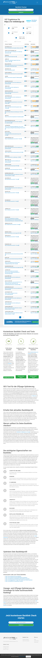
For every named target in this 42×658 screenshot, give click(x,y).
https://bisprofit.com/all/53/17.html (11, 192)
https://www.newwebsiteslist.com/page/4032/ (13, 267)
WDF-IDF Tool (5, 649)
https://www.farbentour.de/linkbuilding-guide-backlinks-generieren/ (17, 578)
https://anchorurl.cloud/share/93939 (11, 165)
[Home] (10, 2)
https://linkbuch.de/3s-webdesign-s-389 (12, 157)
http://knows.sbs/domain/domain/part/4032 (13, 258)
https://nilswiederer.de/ (9, 70)
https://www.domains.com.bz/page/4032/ (12, 233)
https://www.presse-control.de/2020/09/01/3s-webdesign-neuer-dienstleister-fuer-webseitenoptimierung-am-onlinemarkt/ (13, 283)
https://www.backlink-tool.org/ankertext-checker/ (14, 581)
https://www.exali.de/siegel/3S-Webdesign (13, 77)
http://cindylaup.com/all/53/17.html (11, 209)
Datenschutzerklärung (22, 656)
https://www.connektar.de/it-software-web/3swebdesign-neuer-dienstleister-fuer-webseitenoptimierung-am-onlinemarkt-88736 (13, 219)
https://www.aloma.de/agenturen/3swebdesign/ (13, 116)
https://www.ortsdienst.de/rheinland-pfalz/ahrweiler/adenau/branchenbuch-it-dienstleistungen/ (12, 272)
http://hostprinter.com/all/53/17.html (11, 245)
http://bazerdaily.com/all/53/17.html (11, 179)
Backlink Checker (26, 639)
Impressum (36, 642)
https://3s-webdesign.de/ (35, 52)
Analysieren (21, 12)
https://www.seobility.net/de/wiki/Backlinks (13, 576)
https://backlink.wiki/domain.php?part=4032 (13, 169)
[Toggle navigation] (37, 3)
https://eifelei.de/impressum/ (10, 56)
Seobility (5, 605)
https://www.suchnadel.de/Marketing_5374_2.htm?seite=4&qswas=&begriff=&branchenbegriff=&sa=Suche (15, 127)
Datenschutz (36, 640)
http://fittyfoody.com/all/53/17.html (11, 236)
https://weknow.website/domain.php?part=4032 (13, 152)
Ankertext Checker (26, 640)
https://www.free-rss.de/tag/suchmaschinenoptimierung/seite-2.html (13, 134)
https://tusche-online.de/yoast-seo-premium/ (13, 73)
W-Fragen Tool (6, 647)
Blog (35, 639)
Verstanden (28, 656)
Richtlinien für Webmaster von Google (23, 432)
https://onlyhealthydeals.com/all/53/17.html (13, 138)
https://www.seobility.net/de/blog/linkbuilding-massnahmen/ (16, 577)
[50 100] (6, 41)
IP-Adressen (34, 395)
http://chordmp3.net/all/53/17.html (11, 201)
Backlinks (9, 363)
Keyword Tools (6, 646)
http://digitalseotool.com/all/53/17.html (12, 224)
